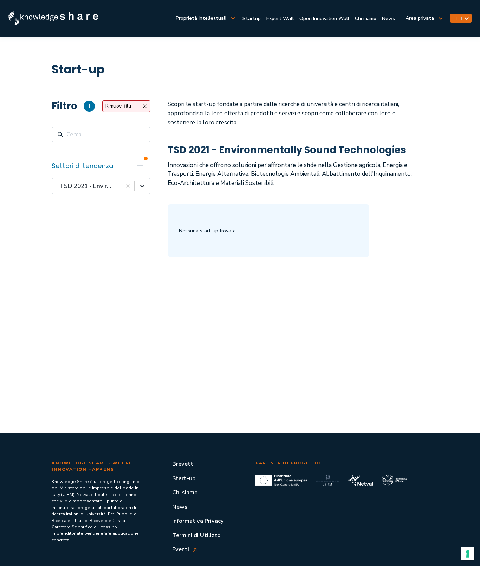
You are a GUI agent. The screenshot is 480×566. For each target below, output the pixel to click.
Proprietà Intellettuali (201, 18)
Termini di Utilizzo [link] (196, 535)
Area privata (420, 18)
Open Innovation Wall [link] (324, 18)
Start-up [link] (183, 478)
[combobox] (60, 186)
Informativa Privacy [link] (198, 521)
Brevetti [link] (183, 464)
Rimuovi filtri (119, 106)
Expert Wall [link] (280, 18)
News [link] (388, 18)
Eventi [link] (180, 549)
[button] (101, 166)
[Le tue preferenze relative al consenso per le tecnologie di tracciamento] (467, 553)
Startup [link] (251, 18)
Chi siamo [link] (365, 18)
